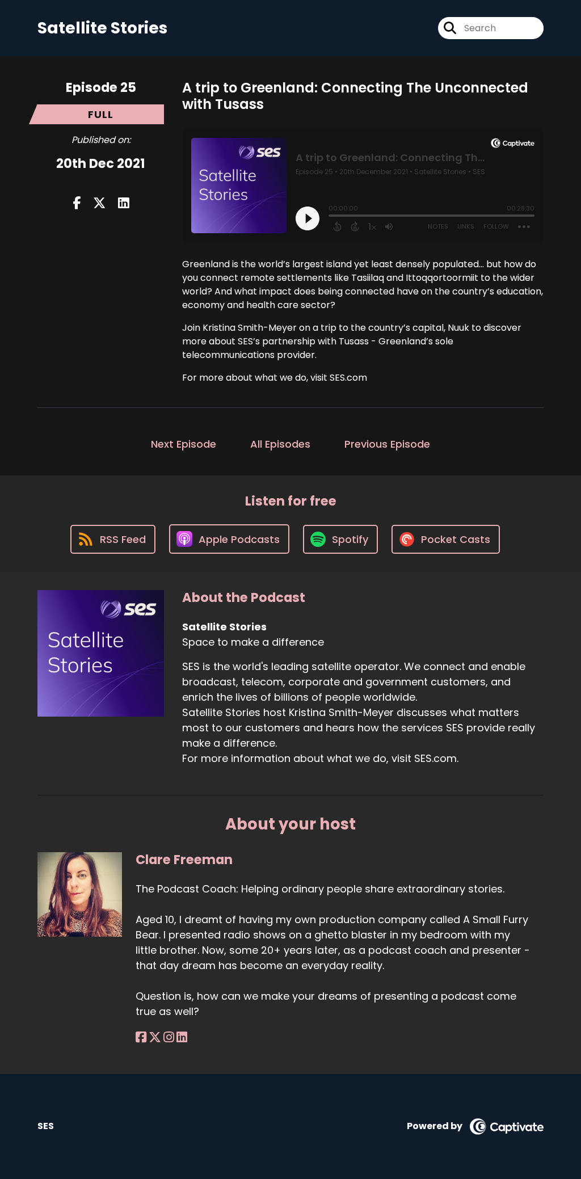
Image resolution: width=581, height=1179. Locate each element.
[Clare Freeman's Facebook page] (141, 1037)
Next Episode (183, 444)
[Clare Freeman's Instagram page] (168, 1037)
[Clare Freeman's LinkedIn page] (181, 1037)
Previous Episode (387, 444)
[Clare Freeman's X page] (155, 1037)
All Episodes (280, 444)
